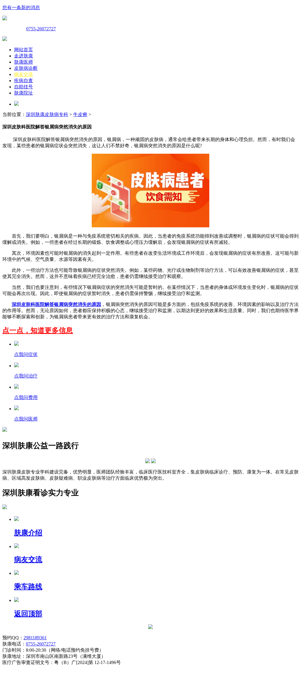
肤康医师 (23, 61)
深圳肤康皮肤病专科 (47, 114)
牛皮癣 (80, 114)
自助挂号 (23, 86)
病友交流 (23, 74)
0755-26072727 (41, 28)
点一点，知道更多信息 (37, 330)
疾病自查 (23, 80)
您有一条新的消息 (21, 7)
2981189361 (35, 637)
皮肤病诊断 (26, 68)
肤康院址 (23, 92)
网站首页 (23, 49)
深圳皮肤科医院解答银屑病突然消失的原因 (56, 304)
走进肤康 (23, 55)
